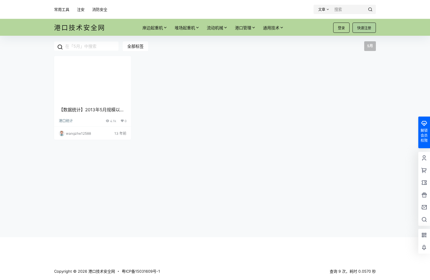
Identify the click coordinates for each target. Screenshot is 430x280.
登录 (341, 28)
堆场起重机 (185, 27)
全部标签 (135, 46)
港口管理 (243, 27)
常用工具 (61, 9)
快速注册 (364, 28)
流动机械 (215, 27)
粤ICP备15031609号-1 (141, 271)
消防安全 (99, 9)
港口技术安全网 (101, 271)
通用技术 (271, 27)
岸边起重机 (152, 27)
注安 (81, 9)
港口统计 (66, 121)
